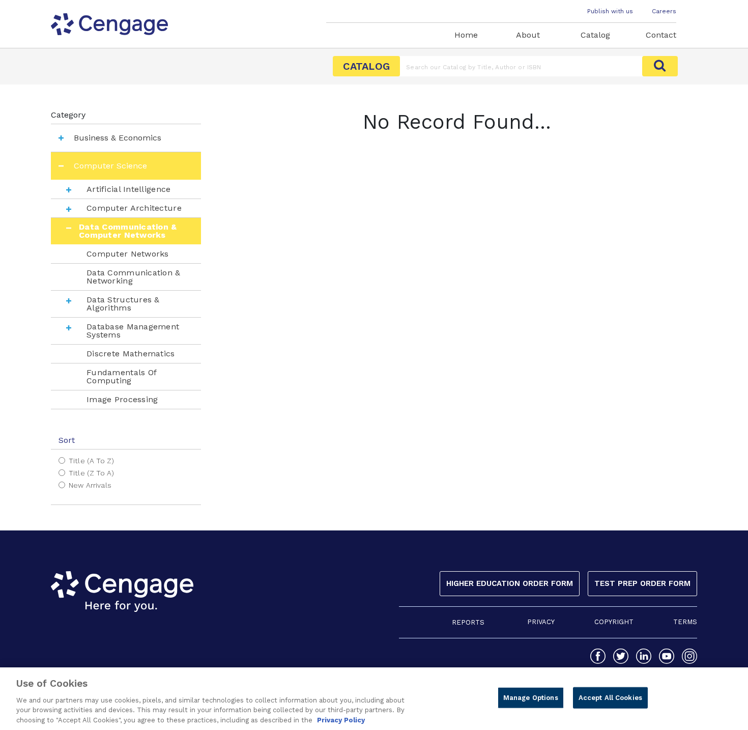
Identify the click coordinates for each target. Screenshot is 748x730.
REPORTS (468, 622)
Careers (664, 11)
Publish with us (610, 11)
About (528, 35)
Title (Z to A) (91, 473)
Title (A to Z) (91, 461)
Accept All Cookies (610, 697)
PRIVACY (541, 622)
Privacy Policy (341, 719)
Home (466, 35)
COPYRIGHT (614, 622)
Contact (661, 35)
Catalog (595, 35)
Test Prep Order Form (642, 583)
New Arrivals (90, 485)
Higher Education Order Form (509, 583)
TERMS (685, 622)
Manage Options (530, 697)
